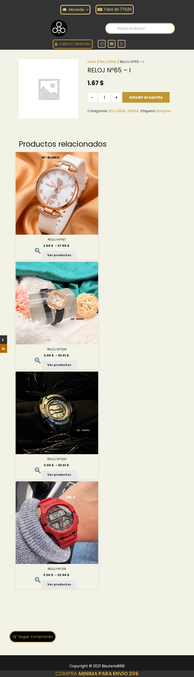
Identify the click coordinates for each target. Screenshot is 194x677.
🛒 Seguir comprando (33, 636)
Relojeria (164, 111)
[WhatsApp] (121, 44)
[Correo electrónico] (111, 44)
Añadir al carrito (146, 97)
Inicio (92, 61)
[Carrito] (133, 44)
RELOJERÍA (108, 61)
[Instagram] (102, 44)
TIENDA (133, 111)
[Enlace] (59, 28)
